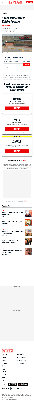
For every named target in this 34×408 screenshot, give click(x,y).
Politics (4, 357)
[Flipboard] (24, 389)
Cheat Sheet (5, 355)
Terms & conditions (26, 395)
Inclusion (18, 395)
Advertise (18, 394)
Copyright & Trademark (7, 397)
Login (24, 160)
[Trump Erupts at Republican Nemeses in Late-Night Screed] (28, 254)
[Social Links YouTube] (18, 389)
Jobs (14, 394)
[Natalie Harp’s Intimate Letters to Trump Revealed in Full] (28, 216)
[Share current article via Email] (10, 31)
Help (22, 394)
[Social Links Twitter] (11, 389)
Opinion (3, 377)
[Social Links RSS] (21, 389)
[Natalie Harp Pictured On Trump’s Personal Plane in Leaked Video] (28, 235)
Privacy (26, 394)
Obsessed (4, 360)
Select (17, 108)
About (3, 394)
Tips (11, 394)
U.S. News (4, 374)
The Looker (4, 363)
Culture (4, 372)
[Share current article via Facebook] (3, 31)
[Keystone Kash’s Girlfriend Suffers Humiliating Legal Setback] (28, 245)
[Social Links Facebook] (8, 389)
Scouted (4, 380)
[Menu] (3, 2)
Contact (7, 394)
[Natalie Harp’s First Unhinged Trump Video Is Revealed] (28, 226)
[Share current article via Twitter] (6, 31)
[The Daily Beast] (15, 2)
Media (3, 366)
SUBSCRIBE (29, 2)
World (3, 369)
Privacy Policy (27, 67)
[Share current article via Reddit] (13, 31)
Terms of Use (20, 67)
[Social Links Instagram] (15, 389)
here (26, 201)
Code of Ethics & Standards (8, 395)
